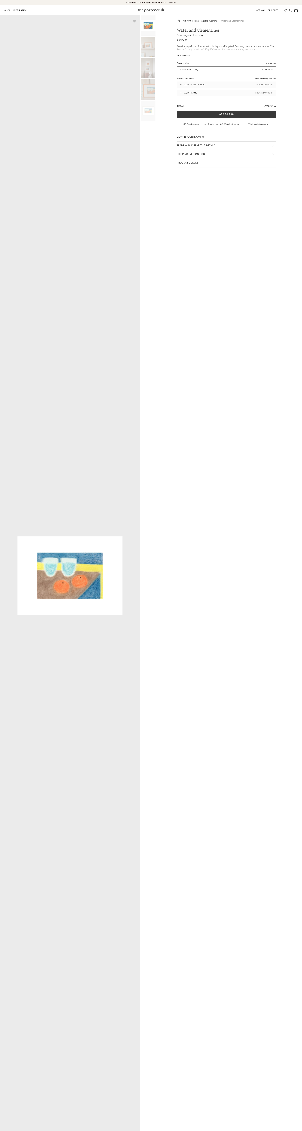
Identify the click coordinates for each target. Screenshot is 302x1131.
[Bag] (296, 10)
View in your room (189, 137)
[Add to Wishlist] (134, 21)
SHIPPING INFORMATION (191, 154)
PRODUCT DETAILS (187, 163)
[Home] (178, 21)
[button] (7, 10)
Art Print (187, 21)
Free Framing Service (265, 79)
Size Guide (271, 63)
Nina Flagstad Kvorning (205, 21)
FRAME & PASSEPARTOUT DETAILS (196, 145)
